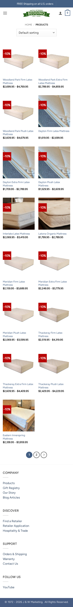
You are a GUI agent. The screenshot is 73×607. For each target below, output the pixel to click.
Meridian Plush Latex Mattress (14, 334)
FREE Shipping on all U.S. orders (35, 3)
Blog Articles (11, 497)
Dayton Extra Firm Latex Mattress (16, 184)
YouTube (8, 587)
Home (28, 24)
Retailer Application (16, 526)
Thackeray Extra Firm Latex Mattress (18, 386)
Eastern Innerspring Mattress (14, 437)
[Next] (44, 455)
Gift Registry (11, 488)
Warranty (9, 559)
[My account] (60, 13)
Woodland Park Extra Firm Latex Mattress (53, 81)
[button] (5, 13)
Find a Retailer (12, 521)
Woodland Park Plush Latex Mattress (18, 132)
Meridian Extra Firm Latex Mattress (52, 283)
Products (9, 483)
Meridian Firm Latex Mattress (14, 283)
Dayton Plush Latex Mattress (49, 184)
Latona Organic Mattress (52, 233)
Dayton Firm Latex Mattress (53, 130)
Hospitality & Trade (15, 530)
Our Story (9, 492)
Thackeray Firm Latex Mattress (50, 334)
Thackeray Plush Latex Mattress (50, 386)
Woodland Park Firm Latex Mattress (17, 81)
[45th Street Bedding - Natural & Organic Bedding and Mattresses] (36, 13)
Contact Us (10, 563)
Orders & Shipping (15, 554)
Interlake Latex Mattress (16, 233)
